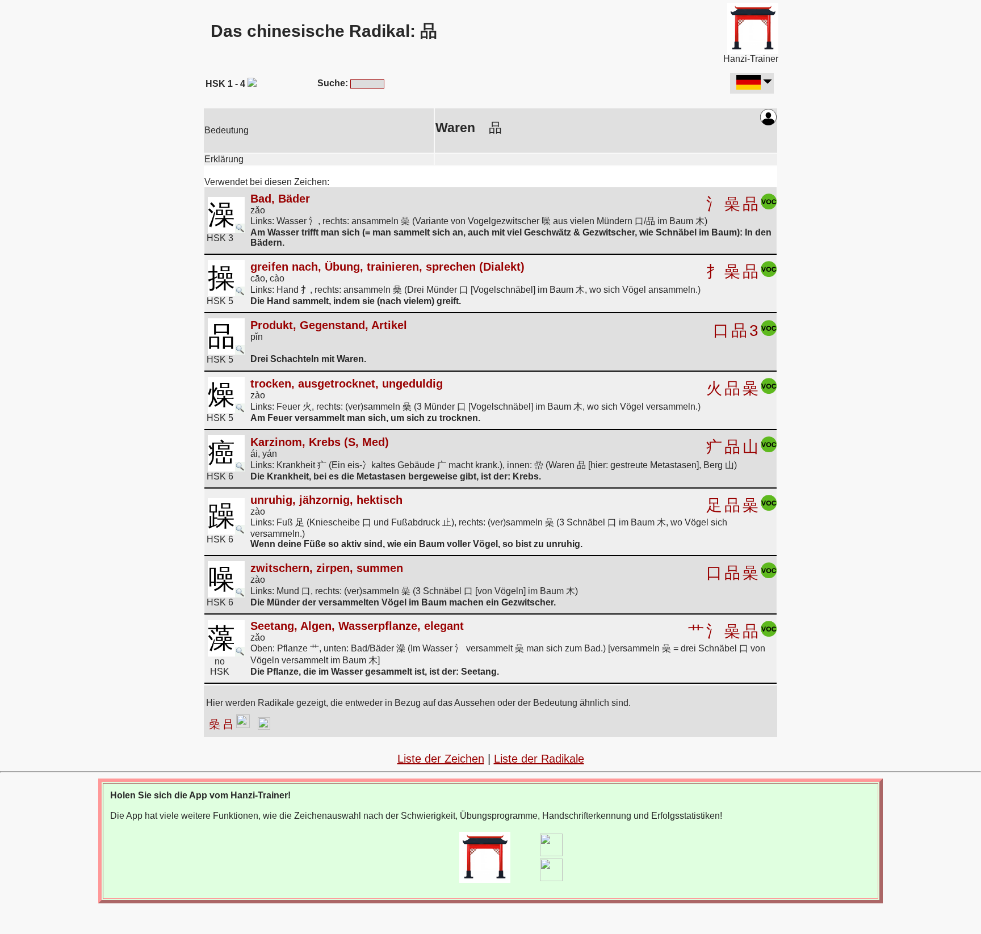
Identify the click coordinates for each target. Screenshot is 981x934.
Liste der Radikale (539, 758)
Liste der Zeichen (440, 758)
